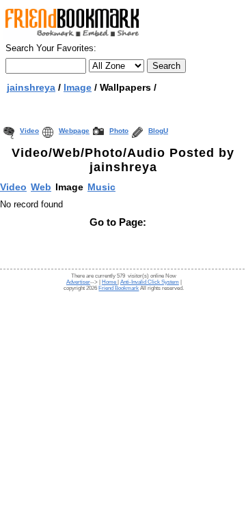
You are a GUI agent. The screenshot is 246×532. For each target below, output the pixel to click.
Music (101, 186)
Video (29, 130)
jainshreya (31, 87)
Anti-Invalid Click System (149, 282)
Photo (118, 130)
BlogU (158, 130)
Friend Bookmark (118, 288)
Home (110, 282)
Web (41, 186)
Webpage (74, 130)
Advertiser (78, 282)
